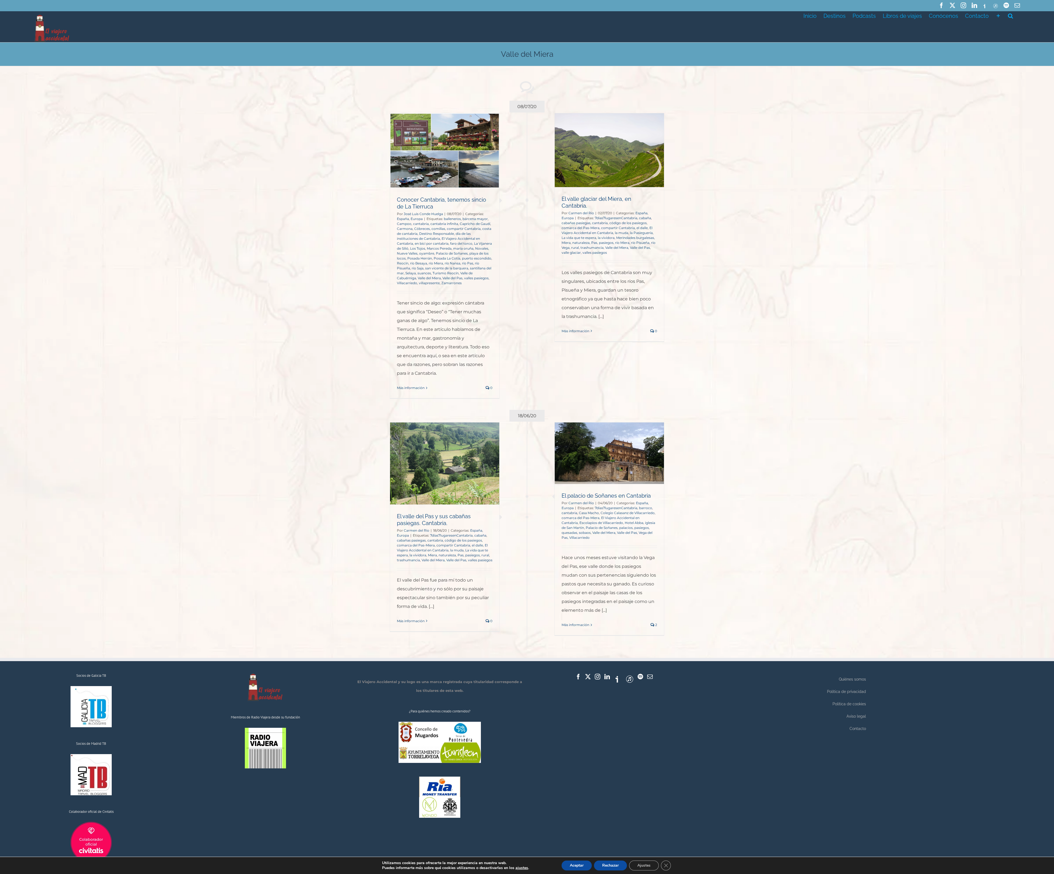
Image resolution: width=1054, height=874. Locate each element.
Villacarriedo (407, 283)
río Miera (436, 263)
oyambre (426, 253)
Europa (417, 219)
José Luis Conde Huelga (423, 214)
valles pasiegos (476, 278)
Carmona (405, 229)
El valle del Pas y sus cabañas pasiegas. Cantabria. (434, 519)
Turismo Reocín (446, 273)
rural (575, 248)
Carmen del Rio (581, 213)
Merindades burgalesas (635, 238)
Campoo (404, 224)
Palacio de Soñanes (452, 253)
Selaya (410, 273)
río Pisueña (640, 243)
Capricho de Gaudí (475, 224)
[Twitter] (588, 677)
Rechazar (610, 865)
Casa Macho (589, 513)
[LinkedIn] (607, 677)
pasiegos (606, 243)
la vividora (606, 238)
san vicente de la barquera (446, 268)
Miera (566, 243)
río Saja (418, 268)
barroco (645, 508)
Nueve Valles (407, 253)
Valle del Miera (429, 278)
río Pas (467, 263)
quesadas (569, 533)
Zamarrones (451, 283)
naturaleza (581, 243)
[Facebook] (578, 677)
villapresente (429, 283)
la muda (621, 233)
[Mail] (650, 677)
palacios (626, 528)
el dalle (642, 228)
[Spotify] (640, 677)
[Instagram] (597, 677)
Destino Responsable (436, 234)
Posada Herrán (419, 258)
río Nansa (452, 263)
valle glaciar (571, 252)
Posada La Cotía (447, 258)
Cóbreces (422, 229)
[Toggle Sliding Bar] (998, 15)
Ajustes (644, 865)
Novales (481, 248)
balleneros (452, 219)
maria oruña (463, 248)
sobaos (585, 533)
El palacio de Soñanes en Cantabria (606, 495)
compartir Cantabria (464, 229)
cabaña (645, 218)
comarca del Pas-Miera (580, 228)
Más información (411, 388)
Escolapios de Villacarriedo (601, 523)
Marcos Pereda (439, 248)
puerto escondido (476, 258)
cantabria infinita (444, 224)
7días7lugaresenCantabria (616, 218)
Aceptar (577, 865)
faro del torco (461, 243)
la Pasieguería (641, 233)
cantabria (421, 224)
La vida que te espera (579, 238)
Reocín (402, 263)
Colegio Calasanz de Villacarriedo (628, 513)
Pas (594, 243)
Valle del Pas (452, 278)
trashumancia (592, 248)
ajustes (521, 867)
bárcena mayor (475, 219)
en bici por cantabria (431, 243)
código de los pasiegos (628, 223)
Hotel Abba (634, 523)
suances (424, 273)
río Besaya (418, 263)
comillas (438, 229)
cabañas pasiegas (576, 223)
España (403, 219)
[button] (1010, 15)
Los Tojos (417, 248)
